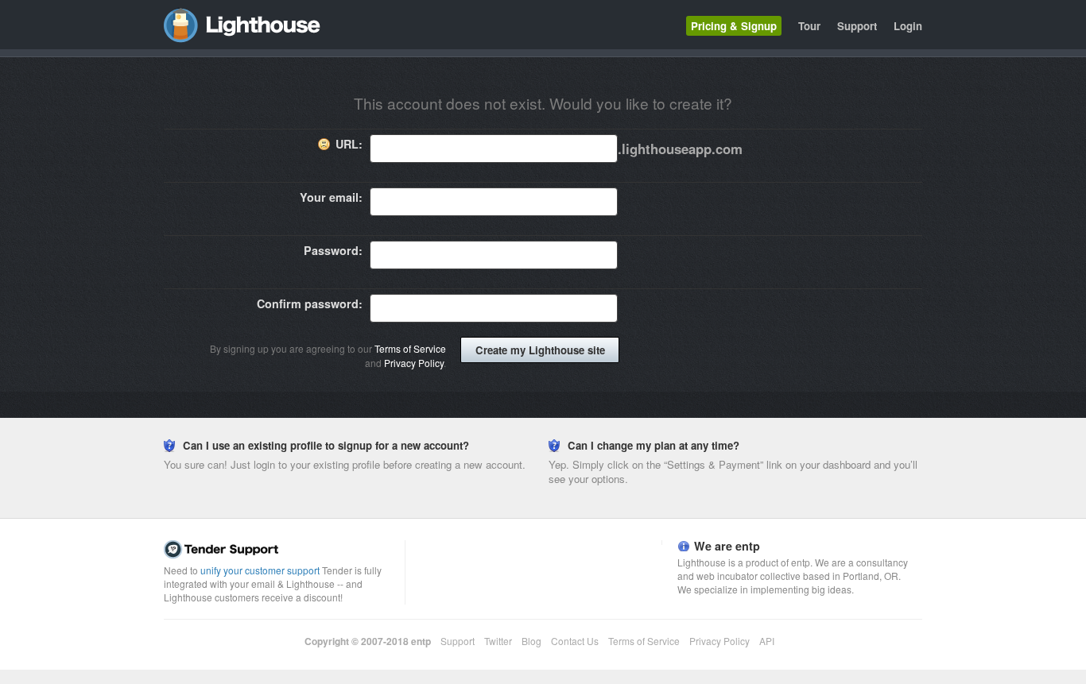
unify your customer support (260, 570)
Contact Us (575, 640)
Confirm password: (310, 303)
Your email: (331, 197)
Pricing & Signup (734, 25)
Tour (809, 25)
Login (908, 25)
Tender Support (281, 549)
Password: (333, 250)
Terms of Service (410, 348)
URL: (349, 144)
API (766, 640)
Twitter (498, 640)
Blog (531, 640)
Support (857, 25)
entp (421, 641)
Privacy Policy (414, 362)
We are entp (727, 545)
